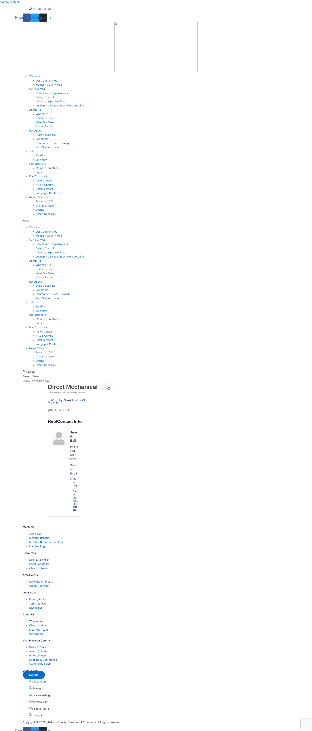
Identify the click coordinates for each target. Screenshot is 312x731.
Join (31, 151)
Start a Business (46, 134)
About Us (35, 109)
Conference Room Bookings (53, 143)
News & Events (38, 197)
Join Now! (42, 159)
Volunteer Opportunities (50, 101)
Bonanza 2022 (45, 201)
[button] (156, 221)
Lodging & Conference (49, 193)
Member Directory (47, 168)
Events (40, 209)
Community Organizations (52, 93)
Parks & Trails (44, 180)
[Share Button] (106, 386)
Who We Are (43, 114)
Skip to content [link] (9, 2)
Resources (35, 130)
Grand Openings (46, 214)
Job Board (42, 138)
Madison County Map (49, 84)
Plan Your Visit (38, 176)
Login (39, 172)
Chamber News (45, 205)
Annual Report (44, 126)
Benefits (41, 155)
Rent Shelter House (47, 147)
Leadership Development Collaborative (60, 105)
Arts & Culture (44, 184)
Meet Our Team (45, 122)
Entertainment (44, 188)
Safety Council (45, 97)
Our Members (37, 164)
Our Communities (46, 80)
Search (27, 376)
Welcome (34, 76)
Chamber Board (45, 118)
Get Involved (37, 89)
